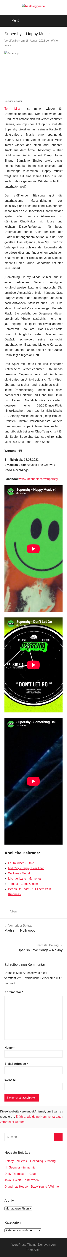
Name (9, 1047)
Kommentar (13, 992)
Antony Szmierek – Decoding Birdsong (30, 1161)
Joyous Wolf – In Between (21, 1180)
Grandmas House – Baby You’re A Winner (32, 1186)
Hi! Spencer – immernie (20, 1167)
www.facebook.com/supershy (38, 479)
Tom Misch (13, 108)
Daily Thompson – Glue (20, 1173)
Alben (13, 911)
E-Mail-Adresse (16, 1063)
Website (10, 1080)
